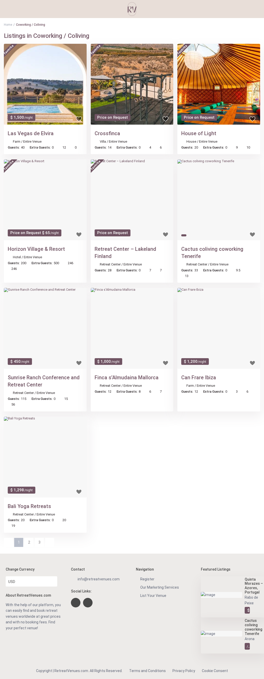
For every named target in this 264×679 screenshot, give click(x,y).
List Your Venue (153, 596)
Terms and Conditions (147, 671)
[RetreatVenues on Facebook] (75, 602)
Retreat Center (110, 264)
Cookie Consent (215, 671)
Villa (103, 141)
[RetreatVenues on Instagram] (88, 602)
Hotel (17, 257)
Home (8, 25)
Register (147, 579)
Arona (249, 639)
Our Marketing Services (159, 587)
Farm (16, 141)
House (191, 141)
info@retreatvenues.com (99, 579)
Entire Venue (32, 141)
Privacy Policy (183, 671)
